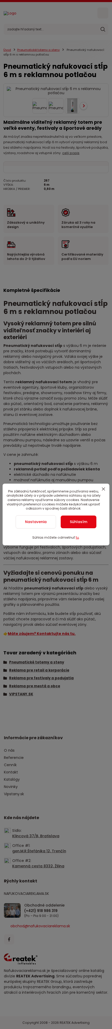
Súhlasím (78, 521)
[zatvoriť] (103, 489)
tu (77, 537)
